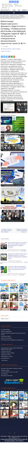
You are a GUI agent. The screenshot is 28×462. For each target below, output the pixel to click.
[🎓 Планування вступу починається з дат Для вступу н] (23, 304)
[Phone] (18, 2)
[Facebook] (12, 2)
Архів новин (5, 358)
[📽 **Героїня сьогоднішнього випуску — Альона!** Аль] (14, 295)
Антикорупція (4, 372)
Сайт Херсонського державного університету (12, 338)
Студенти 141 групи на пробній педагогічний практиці (21, 229)
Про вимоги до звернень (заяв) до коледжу (11, 366)
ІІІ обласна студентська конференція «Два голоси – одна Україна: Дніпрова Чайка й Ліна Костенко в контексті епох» (17, 266)
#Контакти (4, 7)
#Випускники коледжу (7, 5)
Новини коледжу (16, 48)
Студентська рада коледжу (7, 351)
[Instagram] (15, 2)
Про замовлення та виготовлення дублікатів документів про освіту (12, 347)
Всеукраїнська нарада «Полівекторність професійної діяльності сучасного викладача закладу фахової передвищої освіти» (17, 254)
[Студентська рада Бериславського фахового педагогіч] (4, 304)
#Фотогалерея (18, 5)
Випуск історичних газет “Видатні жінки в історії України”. (6, 229)
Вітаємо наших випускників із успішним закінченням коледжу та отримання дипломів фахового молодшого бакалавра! (17, 243)
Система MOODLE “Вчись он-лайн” (9, 370)
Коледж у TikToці (5, 368)
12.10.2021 (5, 46)
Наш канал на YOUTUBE (6, 373)
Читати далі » (4, 250)
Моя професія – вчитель (7, 354)
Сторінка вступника (6, 349)
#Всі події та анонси (7, 4)
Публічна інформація (6, 329)
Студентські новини (6, 50)
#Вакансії (16, 4)
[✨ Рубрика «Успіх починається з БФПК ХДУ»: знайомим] (14, 304)
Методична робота (13, 15)
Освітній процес (6, 15)
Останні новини (5, 237)
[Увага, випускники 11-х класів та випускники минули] (14, 285)
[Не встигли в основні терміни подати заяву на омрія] (4, 285)
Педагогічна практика (6, 336)
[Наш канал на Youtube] (10, 2)
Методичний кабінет (6, 334)
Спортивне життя (5, 356)
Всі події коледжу (5, 327)
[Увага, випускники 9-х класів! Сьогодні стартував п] (23, 285)
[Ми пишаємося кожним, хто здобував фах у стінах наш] (23, 295)
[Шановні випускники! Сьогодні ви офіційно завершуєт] (4, 295)
